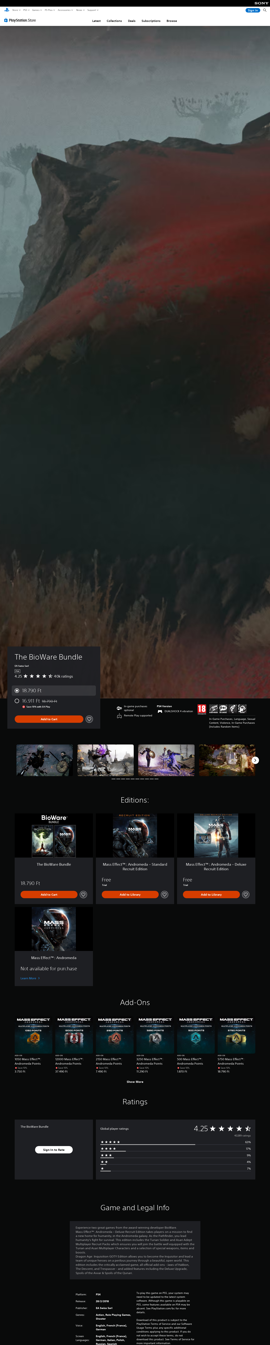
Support (91, 10)
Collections (114, 21)
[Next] (255, 760)
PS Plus (49, 10)
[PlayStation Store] (21, 20)
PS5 (25, 10)
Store (15, 10)
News (79, 10)
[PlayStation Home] (7, 10)
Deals (132, 21)
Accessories (64, 10)
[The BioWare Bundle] (44, 760)
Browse (172, 21)
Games (35, 10)
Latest (96, 21)
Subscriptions (151, 21)
